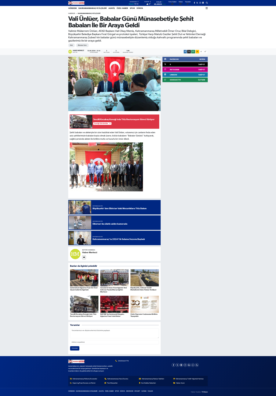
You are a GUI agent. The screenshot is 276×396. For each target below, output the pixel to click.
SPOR (132, 8)
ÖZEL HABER (122, 8)
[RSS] (197, 365)
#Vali (71, 45)
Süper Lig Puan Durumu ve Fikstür (84, 383)
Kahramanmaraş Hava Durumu (117, 379)
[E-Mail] (84, 257)
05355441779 (123, 361)
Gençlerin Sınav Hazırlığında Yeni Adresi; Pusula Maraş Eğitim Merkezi (113, 290)
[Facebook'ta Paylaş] (185, 51)
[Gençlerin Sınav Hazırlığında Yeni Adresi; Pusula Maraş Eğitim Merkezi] (114, 278)
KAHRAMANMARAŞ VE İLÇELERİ (92, 8)
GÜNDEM (72, 8)
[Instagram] (185, 365)
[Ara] (207, 3)
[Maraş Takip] (76, 3)
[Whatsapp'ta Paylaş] (193, 51)
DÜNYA (140, 8)
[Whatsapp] (193, 365)
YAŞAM (150, 391)
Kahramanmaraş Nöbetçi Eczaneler (85, 379)
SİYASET (137, 391)
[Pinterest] (181, 365)
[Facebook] (173, 365)
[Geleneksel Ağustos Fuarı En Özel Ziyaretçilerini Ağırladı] (84, 278)
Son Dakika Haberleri (148, 383)
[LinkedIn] (189, 365)
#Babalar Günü (82, 45)
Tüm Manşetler (112, 383)
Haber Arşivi (180, 383)
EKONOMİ (129, 391)
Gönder (75, 348)
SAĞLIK (143, 391)
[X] (177, 365)
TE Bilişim (205, 392)
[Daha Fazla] (197, 51)
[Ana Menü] (207, 8)
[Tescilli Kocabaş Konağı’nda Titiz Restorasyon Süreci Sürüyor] (84, 304)
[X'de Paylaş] (189, 51)
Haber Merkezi (89, 252)
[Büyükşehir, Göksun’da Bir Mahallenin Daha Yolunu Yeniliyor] (144, 278)
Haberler (71, 13)
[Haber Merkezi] (75, 254)
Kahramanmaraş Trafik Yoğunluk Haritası (190, 379)
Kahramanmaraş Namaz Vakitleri (153, 379)
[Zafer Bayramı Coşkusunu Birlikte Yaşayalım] (144, 304)
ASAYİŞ (111, 8)
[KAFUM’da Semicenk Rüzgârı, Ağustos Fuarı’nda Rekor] (114, 304)
